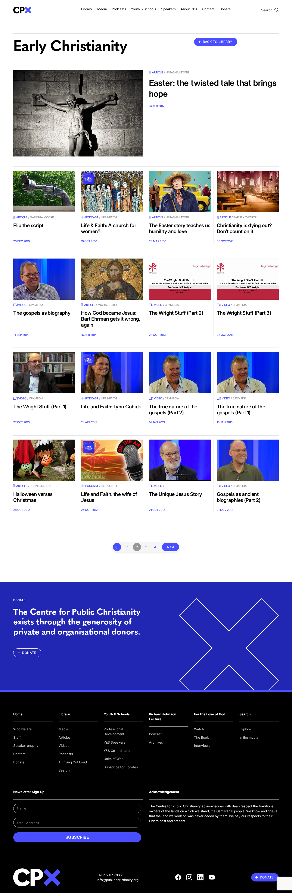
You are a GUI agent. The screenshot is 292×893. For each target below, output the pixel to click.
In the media (248, 737)
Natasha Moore (178, 72)
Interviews (202, 746)
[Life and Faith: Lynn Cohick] (112, 372)
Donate (225, 9)
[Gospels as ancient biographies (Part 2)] (248, 460)
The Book (201, 737)
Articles (65, 737)
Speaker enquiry (26, 746)
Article (157, 72)
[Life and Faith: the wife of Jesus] (112, 460)
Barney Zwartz (245, 217)
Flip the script (28, 225)
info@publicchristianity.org (118, 880)
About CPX (189, 9)
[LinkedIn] (200, 877)
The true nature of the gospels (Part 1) (241, 409)
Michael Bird (107, 305)
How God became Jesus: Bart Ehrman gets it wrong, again (110, 319)
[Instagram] (189, 877)
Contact (208, 9)
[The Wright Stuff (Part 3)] (248, 279)
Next (170, 547)
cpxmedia (36, 305)
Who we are (22, 729)
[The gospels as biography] (44, 279)
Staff (17, 737)
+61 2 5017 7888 (109, 875)
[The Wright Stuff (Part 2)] (180, 279)
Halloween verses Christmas (33, 497)
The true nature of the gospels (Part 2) (173, 409)
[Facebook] (178, 877)
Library (86, 9)
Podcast (91, 217)
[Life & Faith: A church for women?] (112, 191)
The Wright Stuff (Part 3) (244, 313)
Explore (245, 729)
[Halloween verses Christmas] (44, 460)
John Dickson (40, 486)
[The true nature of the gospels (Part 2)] (180, 372)
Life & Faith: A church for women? (108, 228)
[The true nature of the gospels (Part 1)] (248, 372)
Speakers (168, 9)
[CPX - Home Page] (44, 10)
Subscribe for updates (121, 767)
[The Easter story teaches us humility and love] (180, 191)
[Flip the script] (44, 191)
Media (102, 9)
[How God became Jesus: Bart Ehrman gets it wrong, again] (112, 279)
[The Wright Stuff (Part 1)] (44, 372)
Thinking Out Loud (73, 762)
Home (17, 714)
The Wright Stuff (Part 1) (39, 406)
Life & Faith (109, 217)
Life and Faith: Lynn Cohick (111, 406)
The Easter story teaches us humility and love (179, 228)
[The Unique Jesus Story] (180, 460)
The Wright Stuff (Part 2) (176, 313)
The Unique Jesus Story (175, 494)
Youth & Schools (143, 9)
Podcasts (119, 9)
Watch (199, 729)
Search (64, 770)
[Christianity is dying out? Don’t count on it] (248, 191)
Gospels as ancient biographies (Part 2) (238, 497)
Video (22, 305)
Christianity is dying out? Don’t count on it (244, 228)
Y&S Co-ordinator (117, 751)
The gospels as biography (41, 313)
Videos (64, 746)
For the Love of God (209, 714)
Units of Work (114, 759)
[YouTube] (212, 877)
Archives (156, 742)
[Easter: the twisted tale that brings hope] (78, 113)
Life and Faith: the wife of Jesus (109, 497)
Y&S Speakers (114, 742)
